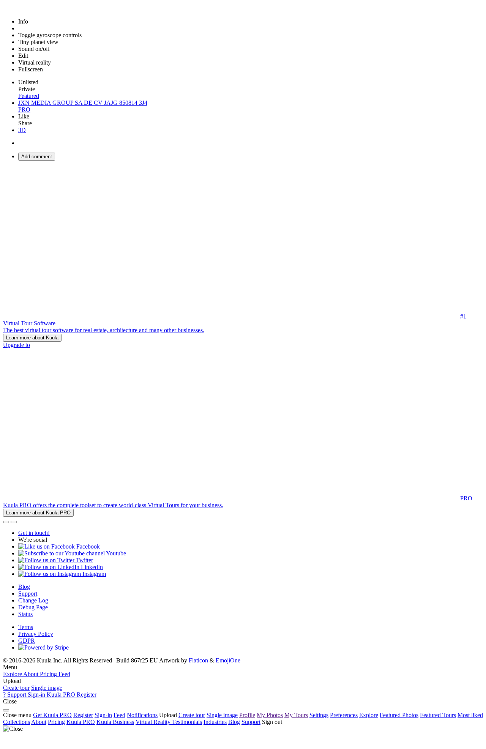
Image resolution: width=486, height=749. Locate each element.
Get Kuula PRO (52, 715)
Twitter (83, 560)
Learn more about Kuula (32, 338)
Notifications (142, 715)
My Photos (270, 715)
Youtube (115, 553)
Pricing (56, 722)
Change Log (33, 600)
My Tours (296, 715)
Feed (119, 715)
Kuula (80, 722)
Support (27, 593)
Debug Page (33, 607)
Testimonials (187, 722)
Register (83, 715)
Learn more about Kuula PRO (38, 513)
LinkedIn (91, 567)
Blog (24, 586)
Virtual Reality (154, 722)
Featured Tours (438, 715)
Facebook (87, 546)
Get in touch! (34, 533)
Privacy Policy (35, 634)
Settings (318, 715)
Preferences (344, 715)
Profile (247, 715)
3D (22, 130)
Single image (46, 687)
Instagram (93, 574)
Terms (25, 627)
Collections (16, 722)
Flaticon (198, 660)
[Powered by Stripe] (43, 647)
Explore (368, 715)
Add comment (36, 156)
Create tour (16, 687)
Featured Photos (399, 715)
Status (25, 614)
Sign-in (103, 715)
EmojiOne (228, 660)
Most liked (470, 715)
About (38, 722)
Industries (215, 722)
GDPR (26, 640)
